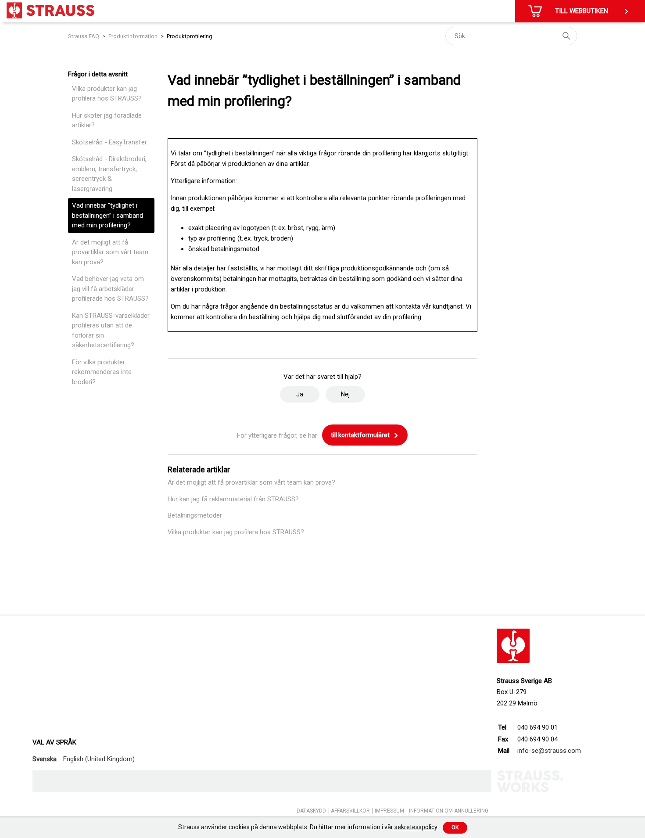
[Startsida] (50, 10)
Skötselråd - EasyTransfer (109, 142)
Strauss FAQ (84, 36)
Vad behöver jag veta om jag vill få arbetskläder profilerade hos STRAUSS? (110, 288)
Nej (345, 394)
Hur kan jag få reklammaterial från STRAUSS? (233, 499)
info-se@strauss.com (549, 751)
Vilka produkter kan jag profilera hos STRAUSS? (107, 94)
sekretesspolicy (415, 827)
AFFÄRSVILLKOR (350, 811)
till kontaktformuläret (361, 435)
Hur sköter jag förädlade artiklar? (107, 120)
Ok (455, 827)
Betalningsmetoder (195, 515)
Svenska (44, 759)
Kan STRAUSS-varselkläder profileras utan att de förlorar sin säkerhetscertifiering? (111, 330)
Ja (299, 394)
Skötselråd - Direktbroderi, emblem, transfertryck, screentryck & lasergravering (109, 174)
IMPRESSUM (389, 811)
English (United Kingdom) (99, 759)
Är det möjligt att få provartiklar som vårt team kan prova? (110, 252)
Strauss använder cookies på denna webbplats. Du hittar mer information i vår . (308, 827)
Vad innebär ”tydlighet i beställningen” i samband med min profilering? (107, 215)
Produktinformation (133, 36)
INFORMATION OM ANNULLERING (448, 811)
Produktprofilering (189, 36)
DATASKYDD (311, 811)
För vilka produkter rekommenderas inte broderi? (102, 372)
